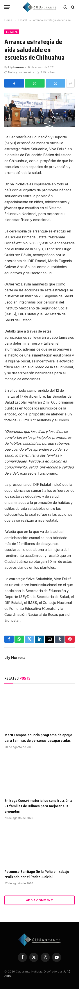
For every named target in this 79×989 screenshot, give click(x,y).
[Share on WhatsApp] (35, 83)
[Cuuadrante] (40, 7)
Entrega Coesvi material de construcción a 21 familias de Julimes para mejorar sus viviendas (38, 805)
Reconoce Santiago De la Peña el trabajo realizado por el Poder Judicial (36, 874)
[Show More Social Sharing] (70, 83)
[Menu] (7, 7)
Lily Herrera (16, 67)
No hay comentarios (21, 72)
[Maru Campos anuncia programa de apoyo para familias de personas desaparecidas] (39, 709)
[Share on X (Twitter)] (55, 83)
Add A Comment (39, 900)
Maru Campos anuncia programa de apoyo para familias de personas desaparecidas (38, 737)
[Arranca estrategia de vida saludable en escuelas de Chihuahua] (39, 110)
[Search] (72, 7)
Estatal (12, 31)
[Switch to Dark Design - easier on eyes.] (65, 7)
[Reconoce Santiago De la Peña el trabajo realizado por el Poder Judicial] (39, 845)
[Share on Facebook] (14, 83)
